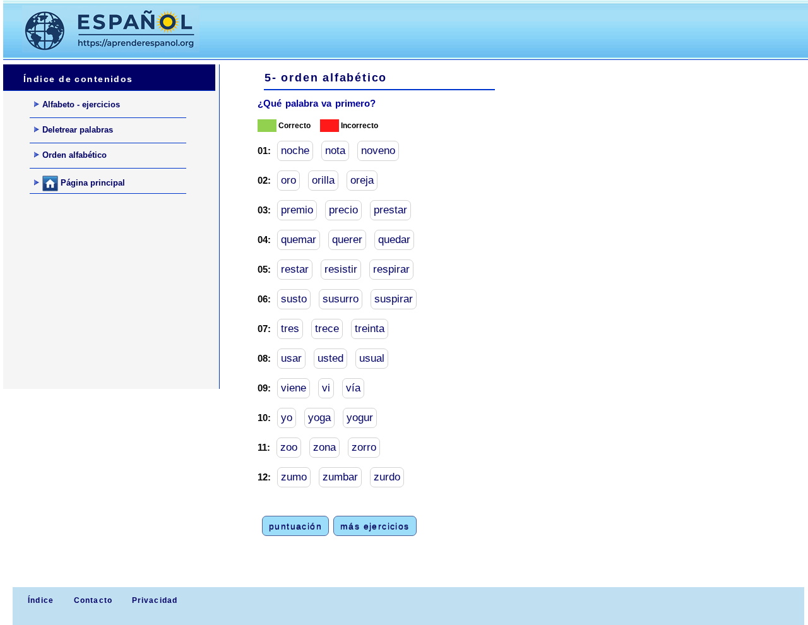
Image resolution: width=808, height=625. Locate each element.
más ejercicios (375, 526)
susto (294, 299)
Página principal (91, 183)
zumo (294, 477)
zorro (364, 447)
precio (343, 210)
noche (295, 151)
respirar (391, 269)
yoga (319, 418)
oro (288, 180)
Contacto (93, 600)
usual (371, 358)
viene (293, 388)
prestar (390, 210)
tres (290, 329)
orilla (323, 180)
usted (330, 358)
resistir (340, 269)
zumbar (340, 477)
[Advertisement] (447, 29)
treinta (369, 329)
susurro (341, 299)
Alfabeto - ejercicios (81, 104)
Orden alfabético (74, 155)
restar (295, 269)
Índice (39, 600)
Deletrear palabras (77, 129)
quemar (298, 240)
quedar (394, 240)
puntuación (295, 526)
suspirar (393, 299)
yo (286, 418)
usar (291, 358)
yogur (360, 418)
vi (326, 388)
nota (335, 151)
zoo (288, 447)
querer (347, 240)
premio (297, 210)
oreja (362, 180)
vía (353, 388)
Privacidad (155, 600)
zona (324, 447)
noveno (378, 151)
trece (327, 329)
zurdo (387, 477)
